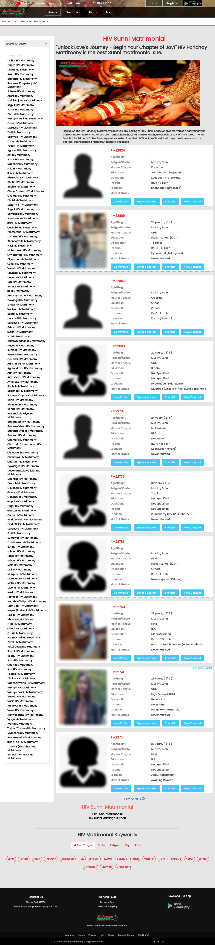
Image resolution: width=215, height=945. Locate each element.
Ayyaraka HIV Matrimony (22, 382)
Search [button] (72, 12)
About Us (69, 935)
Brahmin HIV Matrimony (22, 79)
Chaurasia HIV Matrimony (23, 457)
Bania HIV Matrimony (20, 400)
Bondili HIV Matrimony (20, 409)
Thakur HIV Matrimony (21, 678)
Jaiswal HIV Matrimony (21, 91)
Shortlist (170, 201)
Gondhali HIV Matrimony (22, 497)
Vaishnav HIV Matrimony (22, 164)
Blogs (111, 935)
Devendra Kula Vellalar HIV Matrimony (23, 472)
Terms (81, 935)
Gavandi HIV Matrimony (22, 488)
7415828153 (102, 3)
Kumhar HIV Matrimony (21, 350)
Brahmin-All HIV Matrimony (24, 737)
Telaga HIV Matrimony (21, 674)
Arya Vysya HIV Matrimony (23, 377)
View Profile (121, 201)
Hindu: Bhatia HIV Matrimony (24, 519)
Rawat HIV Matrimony (20, 651)
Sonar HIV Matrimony (20, 264)
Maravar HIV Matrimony (22, 578)
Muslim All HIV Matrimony (22, 733)
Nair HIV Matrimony (19, 282)
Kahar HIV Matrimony (20, 141)
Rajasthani (67, 859)
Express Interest (147, 201)
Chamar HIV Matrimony (22, 440)
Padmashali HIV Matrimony (24, 637)
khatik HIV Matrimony (20, 304)
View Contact (192, 201)
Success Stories (126, 935)
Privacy (92, 935)
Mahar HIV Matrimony (20, 60)
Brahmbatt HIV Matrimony (23, 421)
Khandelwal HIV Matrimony (24, 241)
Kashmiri (149, 859)
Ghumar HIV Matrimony (22, 196)
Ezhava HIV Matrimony (21, 327)
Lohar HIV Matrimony (20, 556)
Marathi (176, 859)
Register (173, 3)
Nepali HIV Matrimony (20, 615)
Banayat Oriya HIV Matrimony (25, 395)
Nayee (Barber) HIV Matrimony (26, 610)
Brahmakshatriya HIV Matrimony (20, 415)
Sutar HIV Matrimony (20, 332)
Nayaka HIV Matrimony (21, 273)
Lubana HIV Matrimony (21, 560)
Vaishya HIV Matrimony (21, 687)
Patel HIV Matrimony (20, 642)
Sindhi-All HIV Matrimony (22, 742)
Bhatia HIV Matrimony (20, 182)
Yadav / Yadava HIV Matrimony (26, 728)
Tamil (162, 859)
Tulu (81, 859)
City (126, 845)
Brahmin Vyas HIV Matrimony (25, 431)
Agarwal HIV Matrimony (22, 150)
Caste (101, 845)
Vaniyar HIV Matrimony (21, 309)
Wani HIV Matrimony (19, 724)
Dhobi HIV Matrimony (20, 114)
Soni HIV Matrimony (19, 669)
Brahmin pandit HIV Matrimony (26, 341)
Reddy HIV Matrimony (20, 656)
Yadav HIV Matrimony (20, 146)
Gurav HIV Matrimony (20, 515)
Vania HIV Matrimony (20, 701)
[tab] (26, 44)
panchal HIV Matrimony (22, 318)
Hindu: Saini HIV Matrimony (23, 524)
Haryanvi (50, 859)
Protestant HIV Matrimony (23, 232)
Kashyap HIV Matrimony (22, 137)
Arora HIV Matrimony (20, 74)
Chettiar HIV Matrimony (22, 461)
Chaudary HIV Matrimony (22, 452)
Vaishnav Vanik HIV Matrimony (26, 683)
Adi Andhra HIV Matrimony (23, 363)
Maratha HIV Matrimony (22, 127)
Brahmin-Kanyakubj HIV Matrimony (22, 85)
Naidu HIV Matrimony (20, 592)
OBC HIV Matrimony (19, 624)
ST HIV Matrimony (18, 291)
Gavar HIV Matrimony (20, 492)
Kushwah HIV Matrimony (22, 236)
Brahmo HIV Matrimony (21, 435)
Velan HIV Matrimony (20, 710)
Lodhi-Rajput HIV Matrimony (24, 100)
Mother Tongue (83, 845)
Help (110, 12)
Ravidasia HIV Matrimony (22, 218)
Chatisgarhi (124, 867)
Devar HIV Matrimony (20, 277)
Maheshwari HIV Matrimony (24, 250)
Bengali (202, 859)
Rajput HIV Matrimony (20, 105)
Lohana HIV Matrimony (21, 551)
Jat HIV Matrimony (18, 155)
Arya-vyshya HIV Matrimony (24, 295)
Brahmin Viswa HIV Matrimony (25, 426)
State (137, 845)
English (134, 859)
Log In (154, 3)
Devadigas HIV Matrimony (23, 466)
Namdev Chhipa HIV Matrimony (26, 601)
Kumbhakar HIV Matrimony (24, 542)
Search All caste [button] (16, 43)
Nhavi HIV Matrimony (20, 619)
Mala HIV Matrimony (19, 565)
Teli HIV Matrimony (19, 132)
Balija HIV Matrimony (20, 314)
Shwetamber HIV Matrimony (24, 255)
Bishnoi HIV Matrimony (21, 286)
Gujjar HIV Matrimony (20, 506)
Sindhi (36, 859)
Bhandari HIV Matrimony (22, 404)
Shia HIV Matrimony (19, 168)
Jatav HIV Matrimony (20, 109)
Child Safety (144, 935)
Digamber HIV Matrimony (23, 259)
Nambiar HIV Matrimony (22, 597)
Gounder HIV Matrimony (22, 359)
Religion (114, 845)
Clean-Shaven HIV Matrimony (25, 191)
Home (52, 12)
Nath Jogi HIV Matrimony (22, 606)
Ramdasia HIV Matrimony (22, 214)
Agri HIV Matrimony (19, 373)
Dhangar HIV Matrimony (22, 479)
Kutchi (108, 859)
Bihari (11, 859)
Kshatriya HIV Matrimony (22, 205)
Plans (92, 12)
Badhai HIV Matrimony (21, 386)
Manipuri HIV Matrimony (22, 574)
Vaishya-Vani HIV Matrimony (25, 118)
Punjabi (24, 859)
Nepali (189, 859)
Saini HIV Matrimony (19, 223)
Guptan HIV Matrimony (21, 510)
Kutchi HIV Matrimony (20, 547)
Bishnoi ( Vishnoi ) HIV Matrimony (20, 756)
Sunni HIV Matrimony (20, 173)
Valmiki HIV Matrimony (21, 268)
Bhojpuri (94, 859)
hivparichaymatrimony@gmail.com (50, 3)
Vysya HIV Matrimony (20, 719)
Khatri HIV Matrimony (20, 69)
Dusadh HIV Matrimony (21, 483)
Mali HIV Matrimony (19, 569)
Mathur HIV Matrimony (21, 583)
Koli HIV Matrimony (19, 533)
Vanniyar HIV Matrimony (22, 705)
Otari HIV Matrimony (20, 633)
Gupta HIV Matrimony (20, 65)
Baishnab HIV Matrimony (22, 391)
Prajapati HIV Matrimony (22, 354)
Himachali (90, 867)
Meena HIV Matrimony (21, 587)
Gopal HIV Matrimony (20, 501)
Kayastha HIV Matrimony (22, 323)
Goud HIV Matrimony (20, 123)
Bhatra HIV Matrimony (21, 186)
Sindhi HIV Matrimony (20, 665)
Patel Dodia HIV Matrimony (23, 646)
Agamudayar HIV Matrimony (24, 368)
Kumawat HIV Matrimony (22, 538)
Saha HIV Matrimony (19, 660)
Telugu (121, 859)
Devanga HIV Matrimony (22, 300)
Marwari (107, 867)
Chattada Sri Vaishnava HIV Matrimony (24, 446)
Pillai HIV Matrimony (19, 245)
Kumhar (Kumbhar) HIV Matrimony (21, 748)
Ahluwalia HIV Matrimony (22, 177)
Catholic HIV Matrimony (22, 227)
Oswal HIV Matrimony (20, 628)
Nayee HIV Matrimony (20, 345)
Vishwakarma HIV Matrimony (25, 715)
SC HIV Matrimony (18, 336)
